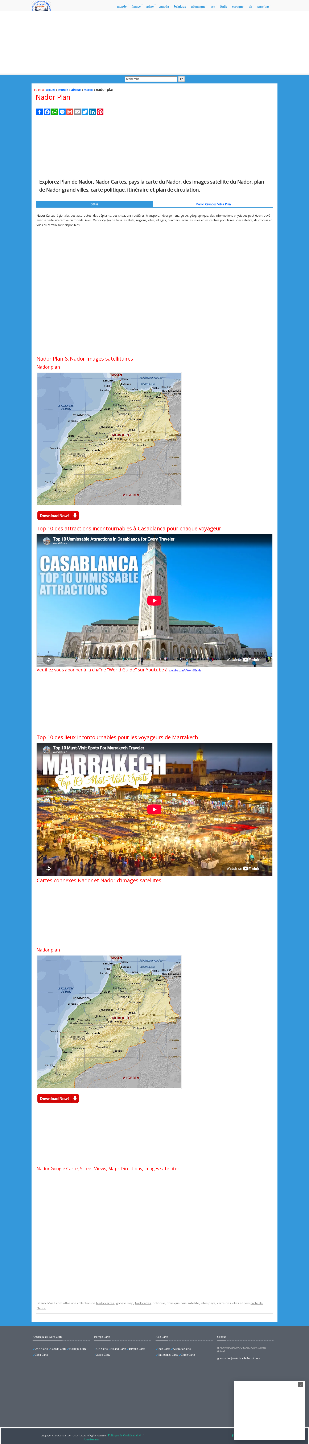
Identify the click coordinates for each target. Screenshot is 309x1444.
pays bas (263, 6)
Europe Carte (102, 1337)
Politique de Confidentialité (124, 1435)
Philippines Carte (168, 1355)
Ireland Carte (118, 1349)
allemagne (198, 6)
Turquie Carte (137, 1349)
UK (250, 6)
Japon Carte (103, 1355)
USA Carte (41, 1349)
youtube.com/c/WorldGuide (185, 670)
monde (122, 6)
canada (164, 6)
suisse (150, 6)
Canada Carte (58, 1349)
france (136, 6)
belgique (180, 6)
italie (223, 6)
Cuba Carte (41, 1355)
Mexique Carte (77, 1349)
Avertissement (92, 1439)
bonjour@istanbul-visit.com (243, 1358)
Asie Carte (162, 1337)
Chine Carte (188, 1355)
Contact (221, 1337)
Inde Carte (164, 1349)
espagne (237, 6)
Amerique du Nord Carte (47, 1337)
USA (212, 6)
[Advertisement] (154, 42)
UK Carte (102, 1349)
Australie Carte (182, 1349)
